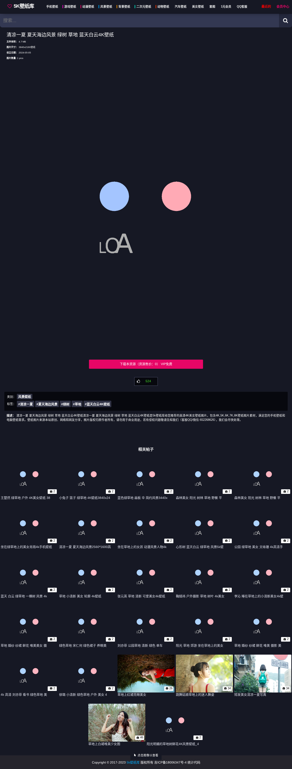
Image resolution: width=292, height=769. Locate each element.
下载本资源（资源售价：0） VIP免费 (146, 364)
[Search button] (285, 20)
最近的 (266, 6)
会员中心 (282, 6)
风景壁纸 (24, 396)
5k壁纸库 (133, 762)
